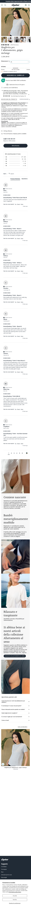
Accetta (15, 895)
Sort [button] (4, 173)
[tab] (15, 179)
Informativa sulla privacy (15, 892)
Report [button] (18, 204)
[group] (15, 139)
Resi (2, 872)
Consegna (4, 869)
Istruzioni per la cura (6, 874)
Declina (15, 899)
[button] (15, 45)
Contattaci (4, 866)
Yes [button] (15, 204)
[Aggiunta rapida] (3, 764)
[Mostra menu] (1, 5)
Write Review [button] (15, 145)
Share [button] (22, 204)
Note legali (4, 877)
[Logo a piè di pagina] (4, 859)
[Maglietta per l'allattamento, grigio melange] (15, 747)
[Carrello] (28, 5)
